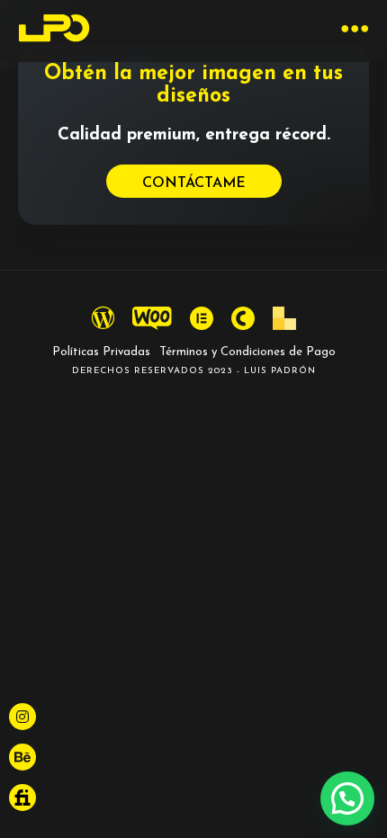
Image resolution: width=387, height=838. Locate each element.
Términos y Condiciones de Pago (247, 352)
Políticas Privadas (101, 352)
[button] (347, 798)
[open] (355, 31)
